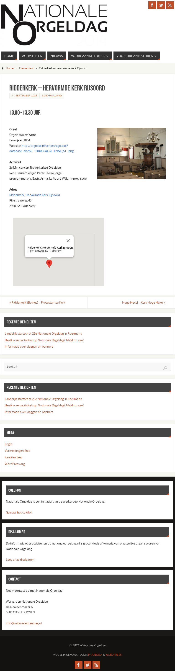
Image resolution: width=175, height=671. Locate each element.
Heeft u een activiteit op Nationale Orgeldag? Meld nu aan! (44, 340)
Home (10, 68)
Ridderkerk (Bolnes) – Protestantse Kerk (37, 302)
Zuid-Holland (52, 95)
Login (8, 444)
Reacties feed (14, 457)
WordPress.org (15, 464)
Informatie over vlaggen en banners (29, 346)
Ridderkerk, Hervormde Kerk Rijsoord (34, 195)
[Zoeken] (165, 368)
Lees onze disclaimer (20, 559)
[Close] (68, 240)
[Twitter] (161, 5)
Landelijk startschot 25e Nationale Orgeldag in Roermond (43, 333)
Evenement (26, 68)
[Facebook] (152, 5)
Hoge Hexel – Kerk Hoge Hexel (144, 302)
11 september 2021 (24, 95)
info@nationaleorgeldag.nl (24, 623)
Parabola (95, 655)
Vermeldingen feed (17, 451)
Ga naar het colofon (19, 512)
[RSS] (170, 5)
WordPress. (114, 655)
